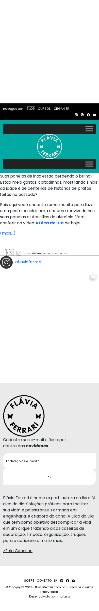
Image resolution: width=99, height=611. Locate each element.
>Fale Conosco (17, 551)
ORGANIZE (61, 108)
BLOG (31, 108)
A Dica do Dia (49, 223)
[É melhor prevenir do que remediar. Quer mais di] (49, 321)
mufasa (63, 596)
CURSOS (44, 108)
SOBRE (29, 580)
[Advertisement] (49, 51)
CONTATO (44, 580)
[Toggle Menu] (89, 128)
